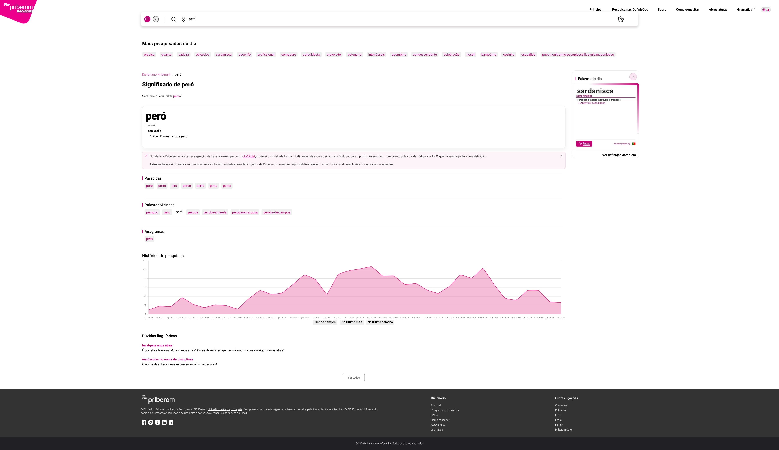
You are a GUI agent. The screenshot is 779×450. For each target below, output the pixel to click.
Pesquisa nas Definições (630, 9)
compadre (288, 54)
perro (162, 186)
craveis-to (334, 54)
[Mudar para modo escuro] (766, 9)
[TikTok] (158, 424)
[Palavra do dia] (633, 76)
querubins (399, 54)
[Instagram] (151, 424)
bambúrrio (488, 54)
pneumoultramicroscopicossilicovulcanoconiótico (578, 54)
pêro (149, 239)
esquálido (528, 54)
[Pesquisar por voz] (183, 19)
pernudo (152, 212)
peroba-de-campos (276, 212)
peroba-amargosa (245, 212)
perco (187, 186)
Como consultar (687, 9)
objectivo (202, 54)
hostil (470, 54)
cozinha (508, 54)
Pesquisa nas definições (445, 410)
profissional (266, 54)
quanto (166, 54)
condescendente (425, 54)
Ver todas (354, 377)
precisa (149, 54)
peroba (193, 212)
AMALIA (249, 156)
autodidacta (311, 54)
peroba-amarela (215, 212)
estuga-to (354, 54)
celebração (451, 54)
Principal (596, 9)
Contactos (561, 405)
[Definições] (620, 19)
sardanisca (224, 54)
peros (227, 186)
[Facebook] (144, 424)
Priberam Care (563, 429)
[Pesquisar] (174, 19)
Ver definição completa (619, 155)
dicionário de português (225, 409)
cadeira (183, 54)
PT (147, 19)
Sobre (662, 9)
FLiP (557, 415)
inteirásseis (376, 54)
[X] (171, 424)
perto (200, 186)
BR (156, 19)
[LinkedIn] (164, 424)
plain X (559, 424)
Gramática (745, 9)
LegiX (558, 420)
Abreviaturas (718, 9)
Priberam (560, 410)
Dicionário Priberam (156, 74)
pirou (213, 186)
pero (176, 96)
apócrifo (245, 54)
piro (174, 186)
